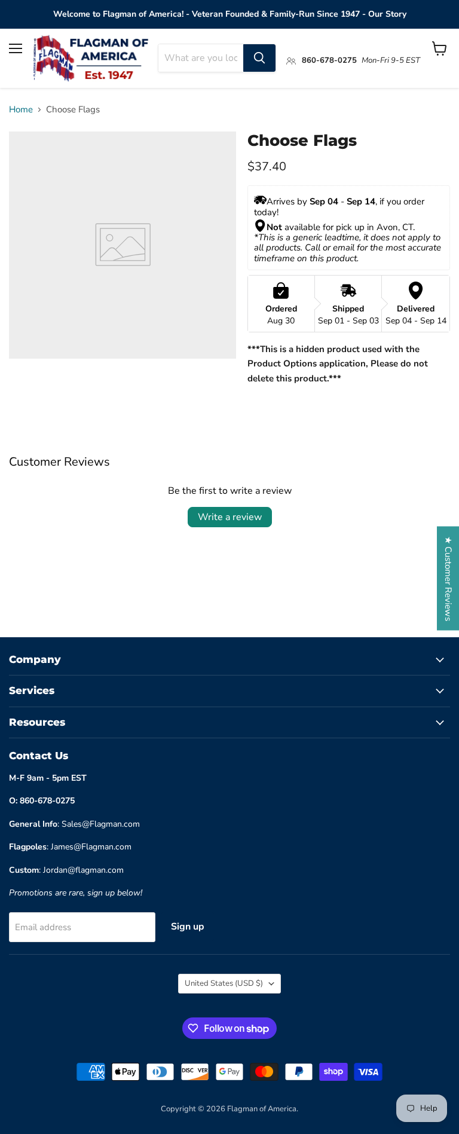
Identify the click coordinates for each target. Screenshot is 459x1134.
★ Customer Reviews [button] (448, 578)
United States (224, 983)
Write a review (230, 517)
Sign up (187, 926)
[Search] (259, 58)
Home (21, 110)
